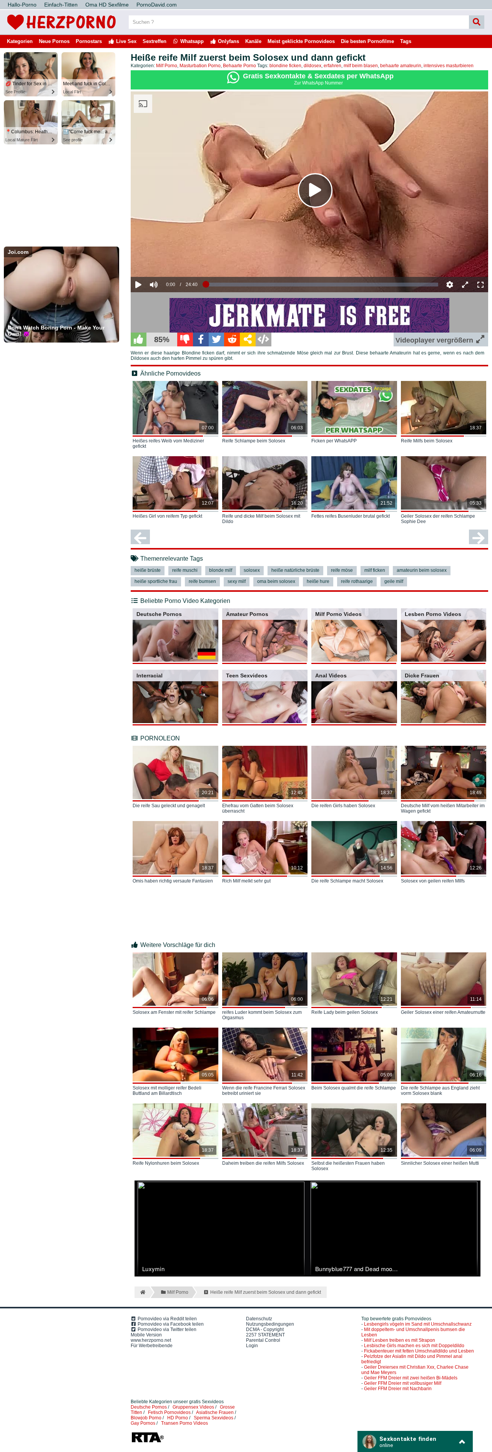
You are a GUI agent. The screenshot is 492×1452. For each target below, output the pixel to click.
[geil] (138, 339)
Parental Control (263, 1340)
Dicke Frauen (422, 675)
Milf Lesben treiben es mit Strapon (399, 1340)
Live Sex (125, 41)
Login (252, 1345)
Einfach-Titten (61, 5)
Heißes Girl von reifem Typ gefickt (167, 516)
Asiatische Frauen (215, 1412)
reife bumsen (202, 581)
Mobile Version (146, 1335)
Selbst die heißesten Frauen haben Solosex (348, 1166)
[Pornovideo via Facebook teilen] (201, 339)
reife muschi (185, 570)
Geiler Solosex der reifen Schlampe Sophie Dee (438, 518)
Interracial (149, 675)
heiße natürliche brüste (295, 570)
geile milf (393, 581)
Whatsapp (191, 41)
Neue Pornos (54, 41)
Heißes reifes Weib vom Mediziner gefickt (168, 443)
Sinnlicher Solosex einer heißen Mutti (440, 1163)
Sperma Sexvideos (213, 1418)
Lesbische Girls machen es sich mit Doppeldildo (414, 1345)
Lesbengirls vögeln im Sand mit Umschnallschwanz (418, 1324)
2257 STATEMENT (265, 1335)
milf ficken (374, 570)
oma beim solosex (276, 581)
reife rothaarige (357, 581)
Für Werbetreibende (152, 1345)
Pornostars (89, 41)
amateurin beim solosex (422, 570)
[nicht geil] (185, 339)
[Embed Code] (263, 339)
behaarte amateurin (400, 65)
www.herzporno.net (151, 1340)
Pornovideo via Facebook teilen (170, 1324)
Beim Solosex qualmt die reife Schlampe (353, 1088)
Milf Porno (166, 65)
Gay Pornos (143, 1423)
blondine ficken (285, 65)
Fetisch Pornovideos (169, 1412)
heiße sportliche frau (156, 581)
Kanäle (253, 41)
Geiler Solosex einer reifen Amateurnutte (443, 1012)
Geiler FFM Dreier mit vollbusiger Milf (402, 1383)
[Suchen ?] (476, 22)
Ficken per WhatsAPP (334, 441)
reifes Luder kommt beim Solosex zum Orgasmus (262, 1015)
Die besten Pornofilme (367, 41)
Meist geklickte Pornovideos (301, 41)
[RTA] (148, 1441)
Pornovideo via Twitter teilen (166, 1329)
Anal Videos (331, 675)
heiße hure (318, 581)
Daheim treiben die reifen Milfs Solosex (263, 1163)
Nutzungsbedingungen (270, 1324)
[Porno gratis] (61, 31)
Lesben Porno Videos (433, 614)
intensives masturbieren (449, 65)
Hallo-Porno (22, 5)
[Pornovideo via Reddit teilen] (232, 339)
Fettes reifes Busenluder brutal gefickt (350, 516)
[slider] (167, 261)
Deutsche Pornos (159, 614)
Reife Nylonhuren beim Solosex (166, 1163)
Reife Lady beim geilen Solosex (344, 1012)
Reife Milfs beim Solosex (426, 441)
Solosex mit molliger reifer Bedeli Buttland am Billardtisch (167, 1090)
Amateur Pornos (247, 614)
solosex (252, 570)
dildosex (312, 65)
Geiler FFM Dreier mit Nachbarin (398, 1388)
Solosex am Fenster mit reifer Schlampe (174, 1012)
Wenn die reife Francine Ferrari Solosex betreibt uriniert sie (263, 1090)
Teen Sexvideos (247, 675)
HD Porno (177, 1418)
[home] (142, 1292)
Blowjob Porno (146, 1418)
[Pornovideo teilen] (248, 339)
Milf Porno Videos (338, 614)
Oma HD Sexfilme (107, 5)
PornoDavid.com (156, 5)
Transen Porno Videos (184, 1423)
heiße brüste (148, 570)
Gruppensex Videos (193, 1407)
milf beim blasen (361, 65)
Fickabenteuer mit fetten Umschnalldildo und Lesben (419, 1351)
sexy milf (237, 581)
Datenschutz (259, 1318)
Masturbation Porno (200, 65)
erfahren (332, 65)
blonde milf (220, 570)
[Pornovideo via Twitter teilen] (216, 339)
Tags (405, 41)
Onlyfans (227, 41)
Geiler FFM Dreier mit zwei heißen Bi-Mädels (410, 1378)
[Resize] (465, 284)
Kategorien (20, 41)
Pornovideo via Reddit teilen (166, 1318)
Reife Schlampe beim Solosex (253, 441)
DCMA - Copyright (265, 1329)
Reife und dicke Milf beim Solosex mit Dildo (261, 518)
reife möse (342, 570)
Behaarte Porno (239, 65)
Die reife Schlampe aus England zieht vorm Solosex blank (440, 1090)
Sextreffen (154, 41)
